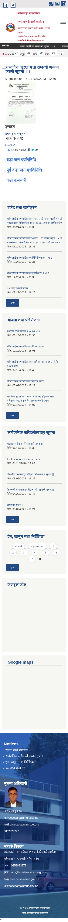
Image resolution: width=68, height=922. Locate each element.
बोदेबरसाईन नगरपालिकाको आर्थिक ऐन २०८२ (28, 272)
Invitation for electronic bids (23, 459)
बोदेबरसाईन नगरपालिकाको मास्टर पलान (25, 381)
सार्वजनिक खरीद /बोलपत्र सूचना (24, 756)
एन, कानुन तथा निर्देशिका (20, 762)
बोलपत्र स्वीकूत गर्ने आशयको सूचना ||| (25, 443)
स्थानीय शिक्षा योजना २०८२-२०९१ (23, 331)
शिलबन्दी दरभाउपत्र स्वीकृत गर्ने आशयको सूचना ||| (31, 489)
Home (5, 54)
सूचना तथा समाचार (15, 133)
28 (25, 52)
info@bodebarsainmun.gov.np (29, 872)
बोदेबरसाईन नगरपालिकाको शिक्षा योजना (25, 346)
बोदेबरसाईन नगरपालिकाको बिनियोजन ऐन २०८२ (29, 257)
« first (18, 546)
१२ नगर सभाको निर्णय (17, 288)
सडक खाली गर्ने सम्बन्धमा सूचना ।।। (34, 46)
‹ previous (37, 546)
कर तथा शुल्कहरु (15, 768)
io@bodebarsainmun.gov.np (21, 817)
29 (37, 52)
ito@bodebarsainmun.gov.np (21, 824)
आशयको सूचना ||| (15, 504)
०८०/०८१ (10, 145)
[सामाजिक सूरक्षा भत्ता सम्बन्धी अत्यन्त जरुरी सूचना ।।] (21, 102)
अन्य (12, 302)
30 (50, 52)
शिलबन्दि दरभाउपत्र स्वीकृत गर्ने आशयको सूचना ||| (31, 474)
